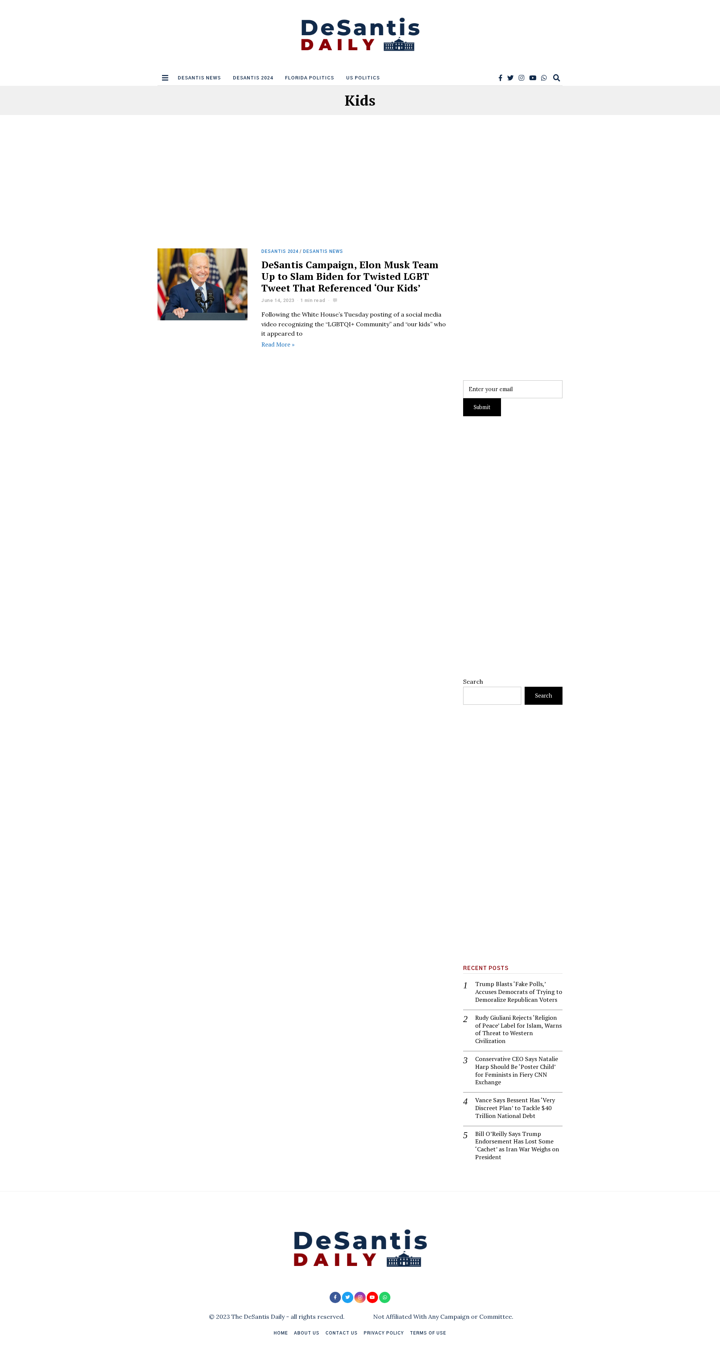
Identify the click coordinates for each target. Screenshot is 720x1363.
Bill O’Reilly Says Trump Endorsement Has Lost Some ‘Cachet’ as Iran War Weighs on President (517, 1145)
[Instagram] (521, 77)
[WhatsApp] (544, 77)
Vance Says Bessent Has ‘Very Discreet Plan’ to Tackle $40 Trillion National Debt (515, 1107)
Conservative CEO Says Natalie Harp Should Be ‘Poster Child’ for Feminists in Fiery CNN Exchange (516, 1070)
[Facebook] (500, 77)
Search (473, 681)
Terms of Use (428, 1333)
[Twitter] (511, 77)
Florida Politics (309, 78)
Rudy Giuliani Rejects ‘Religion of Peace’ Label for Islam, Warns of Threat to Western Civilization (518, 1029)
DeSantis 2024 (253, 78)
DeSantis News (199, 78)
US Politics (363, 78)
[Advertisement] (303, 192)
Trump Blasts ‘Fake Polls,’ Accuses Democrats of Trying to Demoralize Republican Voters (518, 991)
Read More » (278, 344)
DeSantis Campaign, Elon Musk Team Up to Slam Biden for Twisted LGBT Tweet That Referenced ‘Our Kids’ (349, 276)
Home (281, 1333)
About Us (307, 1333)
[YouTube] (532, 77)
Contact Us (342, 1333)
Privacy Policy (384, 1333)
